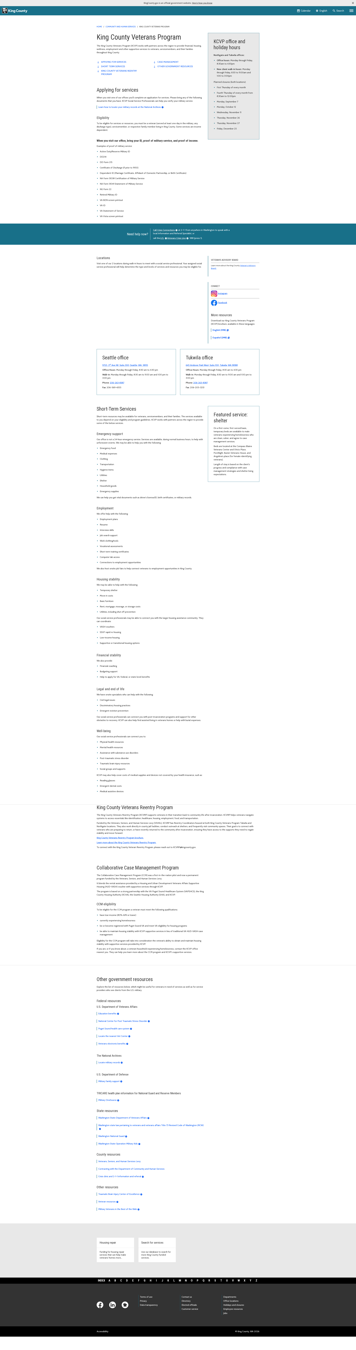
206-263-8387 (117, 382)
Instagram (222, 293)
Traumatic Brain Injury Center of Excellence (119, 1194)
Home (99, 26)
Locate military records (109, 1062)
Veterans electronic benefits (112, 1043)
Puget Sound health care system (113, 1028)
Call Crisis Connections (164, 230)
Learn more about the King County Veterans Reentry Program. (126, 842)
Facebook (222, 302)
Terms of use (146, 1297)
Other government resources (175, 66)
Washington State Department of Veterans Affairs (122, 1117)
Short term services (113, 66)
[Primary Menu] (351, 10)
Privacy (143, 1301)
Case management (168, 62)
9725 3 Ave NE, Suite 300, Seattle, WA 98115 (125, 365)
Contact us (187, 1297)
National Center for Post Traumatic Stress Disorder (122, 1021)
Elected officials (189, 1305)
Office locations (230, 1301)
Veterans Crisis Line (176, 238)
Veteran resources (107, 1201)
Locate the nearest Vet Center (113, 1036)
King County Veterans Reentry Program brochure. (120, 837)
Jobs (225, 1313)
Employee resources (233, 1309)
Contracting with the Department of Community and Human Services (131, 1169)
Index (101, 1280)
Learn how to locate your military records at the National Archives (129, 107)
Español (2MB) (220, 337)
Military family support (109, 1081)
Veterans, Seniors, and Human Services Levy (119, 1161)
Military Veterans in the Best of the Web (117, 1209)
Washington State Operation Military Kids (118, 1143)
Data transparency (149, 1305)
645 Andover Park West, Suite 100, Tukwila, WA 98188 (212, 365)
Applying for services (113, 62)
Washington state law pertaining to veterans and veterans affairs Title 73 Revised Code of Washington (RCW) (151, 1125)
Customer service (190, 1309)
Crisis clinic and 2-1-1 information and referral (119, 1176)
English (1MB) (219, 330)
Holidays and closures (233, 1305)
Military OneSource (107, 1100)
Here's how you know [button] (202, 3)
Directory (186, 1301)
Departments (229, 1297)
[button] (353, 3)
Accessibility (102, 1331)
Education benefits (107, 1013)
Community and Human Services (121, 26)
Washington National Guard (111, 1136)
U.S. (162, 238)
